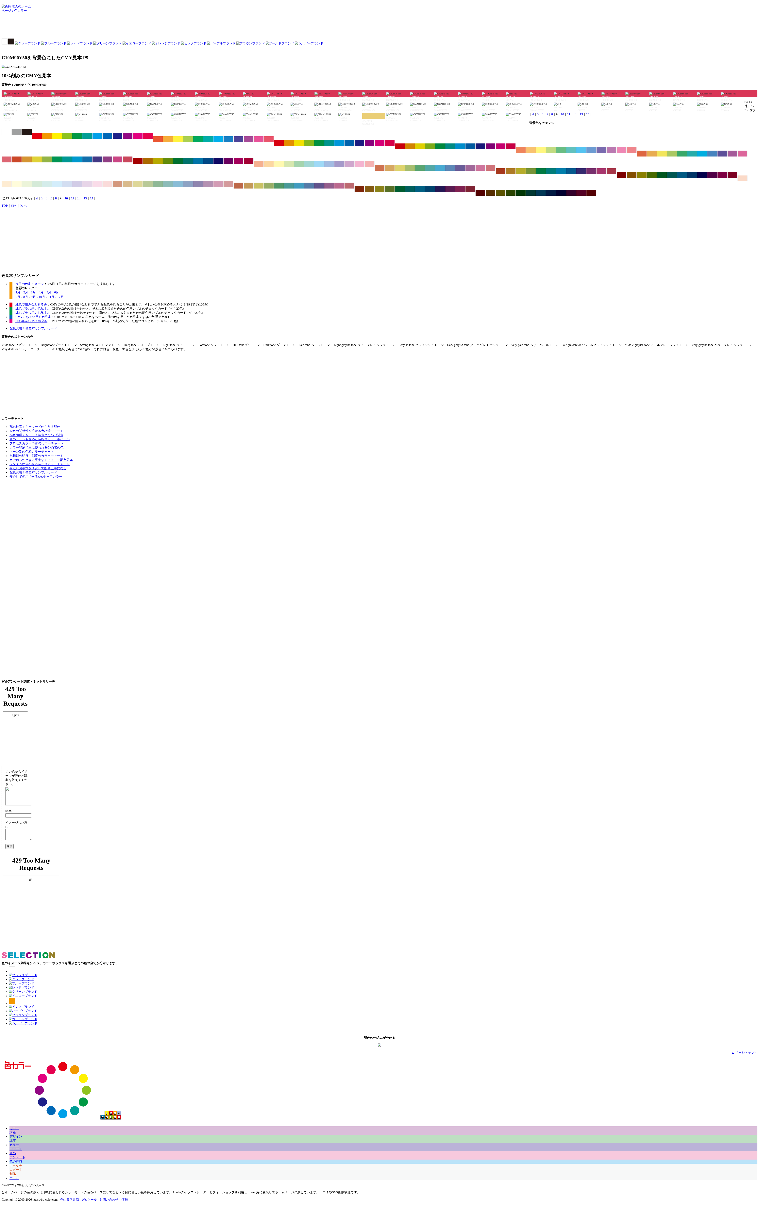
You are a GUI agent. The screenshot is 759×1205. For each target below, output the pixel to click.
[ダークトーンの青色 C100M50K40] (208, 161)
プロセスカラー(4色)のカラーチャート (36, 443)
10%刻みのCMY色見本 (31, 321)
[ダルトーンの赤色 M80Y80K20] (17, 159)
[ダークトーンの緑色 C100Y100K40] (178, 161)
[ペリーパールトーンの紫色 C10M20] (87, 184)
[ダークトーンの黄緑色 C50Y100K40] (168, 161)
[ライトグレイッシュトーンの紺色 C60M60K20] (460, 168)
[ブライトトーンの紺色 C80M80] (238, 139)
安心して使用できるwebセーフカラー (35, 476)
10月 (42, 297)
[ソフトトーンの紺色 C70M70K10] (722, 154)
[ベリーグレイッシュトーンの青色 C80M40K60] (430, 189)
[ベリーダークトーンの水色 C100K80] (541, 193)
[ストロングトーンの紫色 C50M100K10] (369, 143)
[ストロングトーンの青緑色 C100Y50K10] (329, 143)
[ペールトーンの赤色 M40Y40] (258, 164)
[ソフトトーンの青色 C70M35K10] (712, 154)
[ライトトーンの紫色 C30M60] (611, 150)
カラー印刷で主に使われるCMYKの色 (36, 447)
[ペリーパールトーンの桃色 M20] (97, 184)
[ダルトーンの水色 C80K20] (77, 159)
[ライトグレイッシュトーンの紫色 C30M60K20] (470, 168)
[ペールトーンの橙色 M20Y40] (269, 164)
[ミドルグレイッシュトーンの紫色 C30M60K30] (329, 186)
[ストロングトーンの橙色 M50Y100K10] (289, 143)
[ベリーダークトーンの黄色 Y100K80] (500, 193)
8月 (25, 297)
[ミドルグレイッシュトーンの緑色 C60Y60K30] (279, 186)
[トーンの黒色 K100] (27, 132)
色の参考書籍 (69, 1199)
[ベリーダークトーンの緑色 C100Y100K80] (521, 193)
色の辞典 (15, 1161)
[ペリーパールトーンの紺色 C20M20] (77, 184)
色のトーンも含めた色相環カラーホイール (39, 439)
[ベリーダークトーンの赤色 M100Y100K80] (480, 193)
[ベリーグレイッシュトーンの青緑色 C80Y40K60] (410, 189)
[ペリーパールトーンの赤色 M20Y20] (742, 178)
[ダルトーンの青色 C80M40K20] (87, 159)
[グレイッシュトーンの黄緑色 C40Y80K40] (531, 171)
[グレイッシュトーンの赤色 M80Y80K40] (500, 171)
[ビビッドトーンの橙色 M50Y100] (47, 136)
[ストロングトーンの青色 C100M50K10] (349, 143)
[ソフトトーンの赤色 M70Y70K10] (642, 154)
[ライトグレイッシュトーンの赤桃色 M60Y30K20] (490, 168)
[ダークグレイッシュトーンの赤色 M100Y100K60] (621, 175)
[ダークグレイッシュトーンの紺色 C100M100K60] (702, 175)
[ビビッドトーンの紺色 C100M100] (117, 136)
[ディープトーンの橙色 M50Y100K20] (410, 146)
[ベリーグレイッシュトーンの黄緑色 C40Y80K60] (390, 189)
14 (587, 114)
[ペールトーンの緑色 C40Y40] (299, 164)
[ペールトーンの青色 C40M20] (329, 164)
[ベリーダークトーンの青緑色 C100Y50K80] (531, 193)
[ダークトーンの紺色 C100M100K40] (218, 161)
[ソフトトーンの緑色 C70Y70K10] (682, 154)
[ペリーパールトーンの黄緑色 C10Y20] (27, 184)
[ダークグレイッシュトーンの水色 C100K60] (682, 175)
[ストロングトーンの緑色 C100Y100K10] (319, 143)
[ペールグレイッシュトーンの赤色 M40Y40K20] (117, 184)
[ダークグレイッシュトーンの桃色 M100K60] (722, 175)
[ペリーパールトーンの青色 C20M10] (67, 184)
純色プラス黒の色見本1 (32, 308)
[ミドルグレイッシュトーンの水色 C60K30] (299, 186)
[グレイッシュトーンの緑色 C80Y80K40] (541, 171)
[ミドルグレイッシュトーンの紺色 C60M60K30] (319, 186)
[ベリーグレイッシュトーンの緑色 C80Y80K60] (400, 189)
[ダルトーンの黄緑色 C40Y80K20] (47, 159)
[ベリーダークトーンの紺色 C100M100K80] (561, 193)
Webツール (89, 1199)
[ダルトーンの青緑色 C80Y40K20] (67, 159)
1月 (18, 292)
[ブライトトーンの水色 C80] (218, 139)
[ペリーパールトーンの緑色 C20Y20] (37, 184)
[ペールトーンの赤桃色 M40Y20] (369, 164)
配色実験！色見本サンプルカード (33, 328)
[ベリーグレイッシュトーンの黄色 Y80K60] (379, 189)
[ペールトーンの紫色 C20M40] (349, 164)
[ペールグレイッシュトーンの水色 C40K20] (178, 184)
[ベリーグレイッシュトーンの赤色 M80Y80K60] (359, 189)
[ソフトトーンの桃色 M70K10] (742, 154)
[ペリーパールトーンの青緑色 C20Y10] (47, 184)
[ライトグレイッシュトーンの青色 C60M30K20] (450, 168)
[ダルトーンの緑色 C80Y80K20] (57, 159)
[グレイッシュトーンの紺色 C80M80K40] (581, 171)
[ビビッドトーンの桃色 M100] (138, 136)
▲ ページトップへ (744, 1052)
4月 (41, 292)
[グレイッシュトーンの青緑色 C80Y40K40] (551, 171)
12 (575, 114)
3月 (33, 292)
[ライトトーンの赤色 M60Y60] (521, 150)
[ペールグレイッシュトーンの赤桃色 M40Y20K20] (228, 184)
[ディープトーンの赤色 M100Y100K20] (400, 146)
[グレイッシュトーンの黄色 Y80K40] (521, 171)
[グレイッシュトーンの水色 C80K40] (561, 171)
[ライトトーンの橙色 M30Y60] (531, 150)
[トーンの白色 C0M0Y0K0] (6, 132)
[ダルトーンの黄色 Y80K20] (37, 159)
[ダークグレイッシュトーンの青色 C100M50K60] (692, 175)
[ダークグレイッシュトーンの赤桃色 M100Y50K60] (732, 175)
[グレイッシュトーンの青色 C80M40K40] (571, 171)
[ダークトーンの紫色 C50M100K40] (228, 161)
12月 (60, 297)
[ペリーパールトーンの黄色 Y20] (17, 184)
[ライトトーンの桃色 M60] (621, 150)
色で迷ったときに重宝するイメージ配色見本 (41, 460)
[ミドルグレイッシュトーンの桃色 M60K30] (339, 186)
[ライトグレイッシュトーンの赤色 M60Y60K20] (379, 168)
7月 (18, 297)
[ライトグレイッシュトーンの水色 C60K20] (440, 168)
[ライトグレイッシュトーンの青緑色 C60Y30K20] (430, 168)
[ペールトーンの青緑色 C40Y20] (309, 164)
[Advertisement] (379, 27)
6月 (56, 292)
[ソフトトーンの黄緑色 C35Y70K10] (672, 154)
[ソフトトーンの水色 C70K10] (702, 154)
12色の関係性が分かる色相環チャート (36, 431)
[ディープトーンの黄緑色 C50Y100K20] (430, 146)
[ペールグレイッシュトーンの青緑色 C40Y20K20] (168, 184)
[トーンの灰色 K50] (17, 132)
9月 (33, 297)
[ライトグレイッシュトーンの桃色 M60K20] (480, 168)
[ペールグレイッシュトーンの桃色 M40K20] (218, 184)
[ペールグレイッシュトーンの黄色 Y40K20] (138, 184)
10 (562, 114)
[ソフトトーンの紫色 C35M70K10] (732, 154)
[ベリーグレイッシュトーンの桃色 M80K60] (460, 189)
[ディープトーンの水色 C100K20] (460, 146)
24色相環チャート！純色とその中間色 (36, 435)
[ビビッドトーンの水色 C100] (97, 136)
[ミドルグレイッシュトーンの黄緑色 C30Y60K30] (269, 186)
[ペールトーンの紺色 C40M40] (339, 164)
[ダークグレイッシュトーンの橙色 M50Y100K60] (631, 175)
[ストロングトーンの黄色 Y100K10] (299, 143)
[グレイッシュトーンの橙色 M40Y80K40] (510, 171)
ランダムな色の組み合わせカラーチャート (39, 464)
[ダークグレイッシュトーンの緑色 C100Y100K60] (662, 175)
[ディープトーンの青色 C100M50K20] (470, 146)
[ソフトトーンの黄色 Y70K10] (662, 154)
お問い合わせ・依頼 (113, 1199)
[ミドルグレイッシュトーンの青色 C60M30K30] (309, 186)
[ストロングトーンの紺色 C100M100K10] (359, 143)
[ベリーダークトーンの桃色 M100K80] (581, 193)
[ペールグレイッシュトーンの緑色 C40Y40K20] (158, 184)
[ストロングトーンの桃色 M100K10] (379, 143)
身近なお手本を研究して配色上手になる (37, 468)
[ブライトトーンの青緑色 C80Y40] (208, 139)
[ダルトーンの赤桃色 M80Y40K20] (127, 159)
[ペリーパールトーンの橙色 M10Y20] (6, 184)
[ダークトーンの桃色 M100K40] (238, 161)
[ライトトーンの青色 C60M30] (591, 150)
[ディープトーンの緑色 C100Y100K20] (440, 146)
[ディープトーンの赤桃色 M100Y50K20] (510, 146)
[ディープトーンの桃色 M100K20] (500, 146)
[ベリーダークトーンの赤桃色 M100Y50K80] (591, 193)
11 (568, 114)
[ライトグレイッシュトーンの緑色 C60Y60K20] (420, 168)
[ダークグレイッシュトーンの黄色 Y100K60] (642, 175)
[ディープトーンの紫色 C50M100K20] (490, 146)
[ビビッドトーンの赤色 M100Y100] (37, 136)
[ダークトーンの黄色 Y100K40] (158, 161)
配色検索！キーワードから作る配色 (34, 426)
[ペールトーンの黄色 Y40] (279, 164)
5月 (48, 292)
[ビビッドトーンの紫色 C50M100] (127, 136)
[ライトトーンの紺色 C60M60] (601, 150)
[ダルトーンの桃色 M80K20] (117, 159)
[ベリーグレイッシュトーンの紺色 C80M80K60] (440, 189)
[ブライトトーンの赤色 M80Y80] (158, 139)
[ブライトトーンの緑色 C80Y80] (198, 139)
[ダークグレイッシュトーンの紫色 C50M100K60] (712, 175)
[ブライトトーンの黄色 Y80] (178, 139)
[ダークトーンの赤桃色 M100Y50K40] (248, 161)
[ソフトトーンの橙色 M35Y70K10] (652, 154)
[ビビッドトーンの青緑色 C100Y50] (87, 136)
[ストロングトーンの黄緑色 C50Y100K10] (309, 143)
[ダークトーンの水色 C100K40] (198, 161)
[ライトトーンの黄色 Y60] (541, 150)
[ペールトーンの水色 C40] (319, 164)
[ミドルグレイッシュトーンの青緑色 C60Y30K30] (289, 186)
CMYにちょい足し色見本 (33, 317)
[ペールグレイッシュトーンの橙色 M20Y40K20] (127, 184)
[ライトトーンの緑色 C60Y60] (561, 150)
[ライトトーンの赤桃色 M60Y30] (631, 150)
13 (581, 114)
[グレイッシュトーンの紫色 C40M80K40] (591, 171)
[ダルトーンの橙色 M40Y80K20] (27, 159)
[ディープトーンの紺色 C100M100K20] (480, 146)
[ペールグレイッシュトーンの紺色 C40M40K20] (198, 184)
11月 (51, 297)
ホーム (14, 1178)
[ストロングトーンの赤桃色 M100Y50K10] (390, 143)
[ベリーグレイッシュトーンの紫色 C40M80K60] (450, 189)
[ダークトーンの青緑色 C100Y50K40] (188, 161)
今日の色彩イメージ (29, 284)
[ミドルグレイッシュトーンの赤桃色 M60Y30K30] (349, 186)
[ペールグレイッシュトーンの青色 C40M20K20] (188, 184)
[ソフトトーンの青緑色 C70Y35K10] (692, 154)
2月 (25, 292)
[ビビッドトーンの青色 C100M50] (107, 136)
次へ (23, 205)
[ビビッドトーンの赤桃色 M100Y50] (148, 136)
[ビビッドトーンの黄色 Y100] (57, 136)
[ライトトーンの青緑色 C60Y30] (571, 150)
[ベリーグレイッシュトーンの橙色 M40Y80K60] (369, 189)
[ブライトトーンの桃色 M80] (258, 139)
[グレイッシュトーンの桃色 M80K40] (601, 171)
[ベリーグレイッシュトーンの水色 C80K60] (420, 189)
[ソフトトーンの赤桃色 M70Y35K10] (6, 159)
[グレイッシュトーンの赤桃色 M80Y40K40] (611, 171)
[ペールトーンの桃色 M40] (359, 164)
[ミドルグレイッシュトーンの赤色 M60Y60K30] (238, 186)
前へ (14, 205)
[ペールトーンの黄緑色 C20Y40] (289, 164)
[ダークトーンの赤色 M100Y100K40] (138, 161)
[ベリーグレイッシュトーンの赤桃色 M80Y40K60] (470, 189)
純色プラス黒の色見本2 (32, 312)
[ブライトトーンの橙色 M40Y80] (168, 139)
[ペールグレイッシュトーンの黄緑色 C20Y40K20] (148, 184)
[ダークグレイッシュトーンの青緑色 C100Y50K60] (672, 175)
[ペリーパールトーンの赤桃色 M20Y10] (107, 184)
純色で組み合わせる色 (31, 304)
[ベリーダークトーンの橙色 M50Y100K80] (490, 193)
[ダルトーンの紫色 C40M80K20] (107, 159)
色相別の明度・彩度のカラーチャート (36, 455)
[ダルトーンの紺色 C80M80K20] (97, 159)
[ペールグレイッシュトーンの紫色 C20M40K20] (208, 184)
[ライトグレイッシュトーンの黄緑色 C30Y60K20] (410, 168)
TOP (5, 205)
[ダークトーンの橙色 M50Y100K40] (148, 161)
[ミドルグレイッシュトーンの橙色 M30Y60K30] (248, 186)
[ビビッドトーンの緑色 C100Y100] (77, 136)
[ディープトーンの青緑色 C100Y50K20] (450, 146)
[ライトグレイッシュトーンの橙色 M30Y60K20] (390, 168)
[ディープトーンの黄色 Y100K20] (420, 146)
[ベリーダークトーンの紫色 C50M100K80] (571, 193)
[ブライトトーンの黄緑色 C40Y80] (188, 139)
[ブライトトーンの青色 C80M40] (228, 139)
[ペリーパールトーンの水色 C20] (57, 184)
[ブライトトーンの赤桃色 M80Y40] (269, 139)
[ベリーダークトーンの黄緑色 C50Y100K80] (510, 193)
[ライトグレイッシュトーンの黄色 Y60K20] (400, 168)
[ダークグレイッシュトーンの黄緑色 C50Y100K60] (652, 175)
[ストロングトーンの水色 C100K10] (339, 143)
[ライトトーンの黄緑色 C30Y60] (551, 150)
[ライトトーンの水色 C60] (581, 150)
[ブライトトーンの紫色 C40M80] (248, 139)
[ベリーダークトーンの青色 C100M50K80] (551, 193)
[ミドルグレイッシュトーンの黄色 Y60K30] (258, 186)
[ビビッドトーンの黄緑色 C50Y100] (67, 136)
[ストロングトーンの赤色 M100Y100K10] (279, 143)
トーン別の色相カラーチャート (31, 451)
